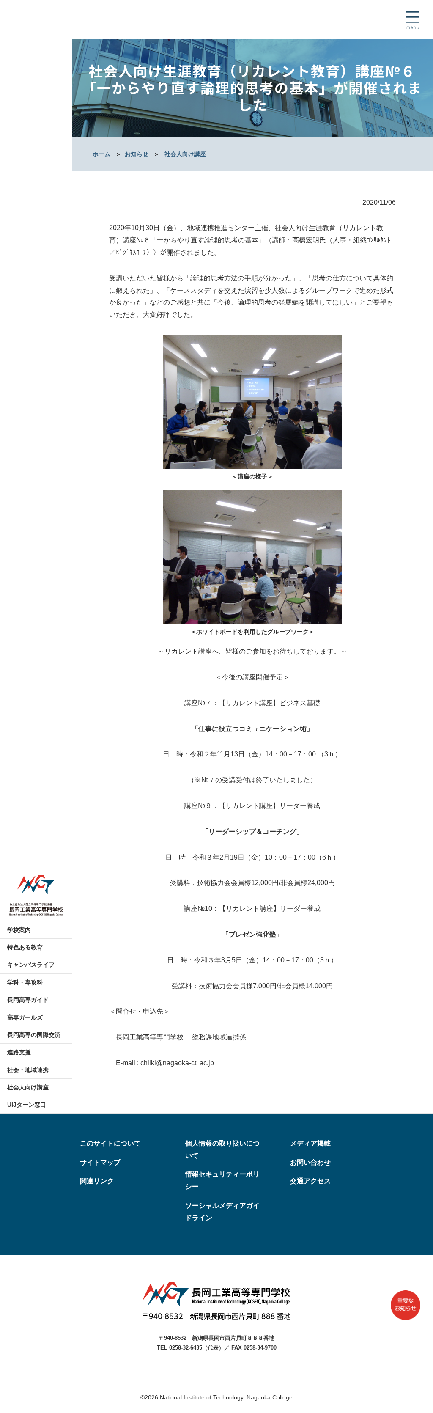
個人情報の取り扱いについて (222, 1149)
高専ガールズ (25, 1017)
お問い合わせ (310, 1162)
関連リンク (97, 1181)
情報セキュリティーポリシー (222, 1180)
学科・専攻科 (25, 982)
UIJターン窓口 (26, 1104)
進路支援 (19, 1052)
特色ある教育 (25, 947)
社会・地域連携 (28, 1070)
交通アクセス (310, 1181)
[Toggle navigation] (412, 20)
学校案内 (19, 929)
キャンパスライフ (31, 964)
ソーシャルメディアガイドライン (222, 1211)
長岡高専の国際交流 (33, 1034)
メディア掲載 (310, 1143)
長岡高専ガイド (28, 999)
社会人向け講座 (28, 1087)
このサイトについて (110, 1143)
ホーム (101, 154)
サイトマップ (100, 1162)
